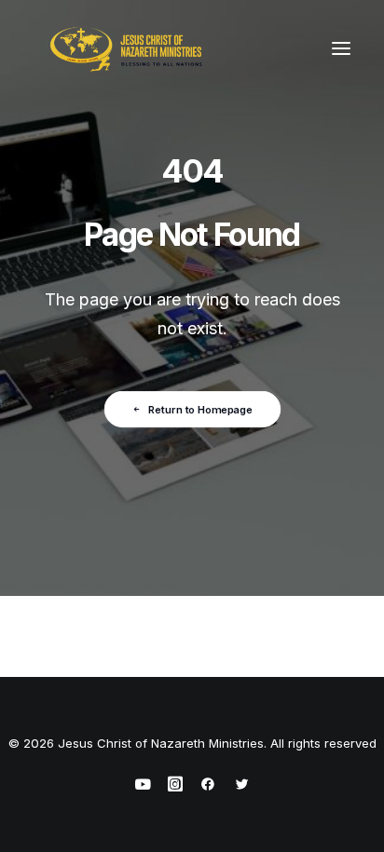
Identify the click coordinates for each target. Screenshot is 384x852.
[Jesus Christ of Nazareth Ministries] (127, 48)
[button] (341, 48)
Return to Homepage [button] (200, 408)
